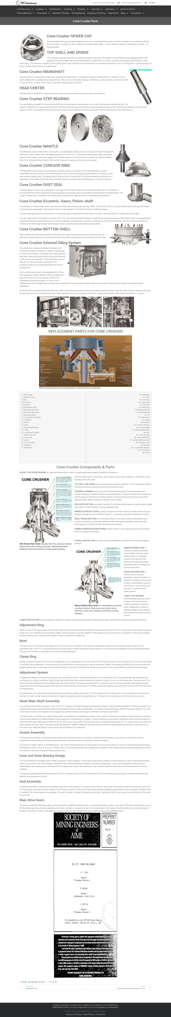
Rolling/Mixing (78, 13)
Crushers (40, 9)
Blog (123, 13)
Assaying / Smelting (96, 13)
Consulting (136, 13)
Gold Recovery (23, 9)
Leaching (95, 9)
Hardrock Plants (127, 9)
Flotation (81, 9)
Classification (55, 9)
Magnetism (113, 13)
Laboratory (110, 9)
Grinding (68, 9)
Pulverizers (42, 13)
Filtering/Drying (24, 13)
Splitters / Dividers (60, 13)
